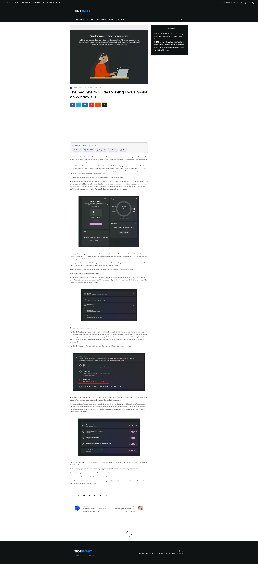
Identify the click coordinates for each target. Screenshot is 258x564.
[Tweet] (78, 105)
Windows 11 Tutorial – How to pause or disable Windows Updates (95, 509)
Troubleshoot (115, 19)
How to (81, 87)
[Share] (72, 105)
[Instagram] (245, 2)
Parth (75, 87)
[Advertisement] (109, 126)
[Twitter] (241, 2)
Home (17, 3)
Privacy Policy (54, 3)
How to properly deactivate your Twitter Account (124, 509)
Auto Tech (102, 19)
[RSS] (249, 2)
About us (26, 3)
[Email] (104, 105)
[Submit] (98, 105)
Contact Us (38, 3)
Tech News (80, 19)
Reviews (91, 19)
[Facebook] (238, 2)
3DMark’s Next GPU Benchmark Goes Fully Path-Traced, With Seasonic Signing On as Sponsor (168, 36)
